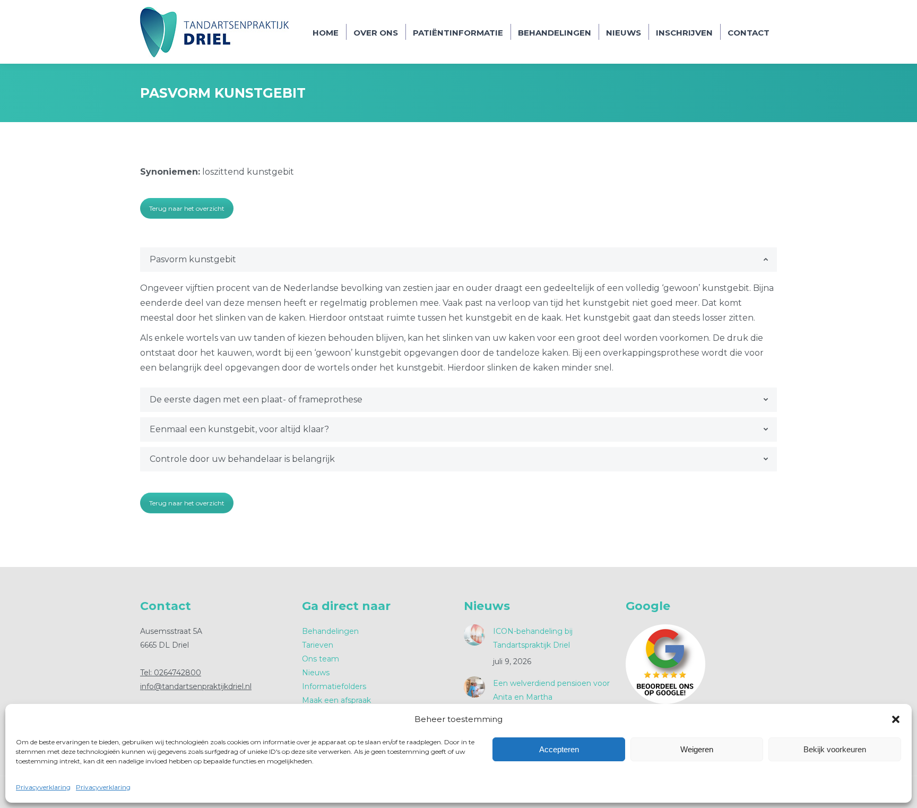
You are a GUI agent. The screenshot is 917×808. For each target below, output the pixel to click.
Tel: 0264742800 (170, 672)
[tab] (458, 259)
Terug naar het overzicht (186, 208)
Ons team (320, 659)
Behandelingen (330, 631)
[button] (895, 719)
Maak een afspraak (336, 700)
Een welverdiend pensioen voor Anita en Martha (551, 690)
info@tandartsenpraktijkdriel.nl (196, 686)
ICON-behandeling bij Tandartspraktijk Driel (533, 638)
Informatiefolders (334, 686)
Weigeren (696, 749)
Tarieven (317, 645)
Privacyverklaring (43, 787)
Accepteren (559, 749)
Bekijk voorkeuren (834, 749)
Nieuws (316, 672)
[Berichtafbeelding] (474, 635)
